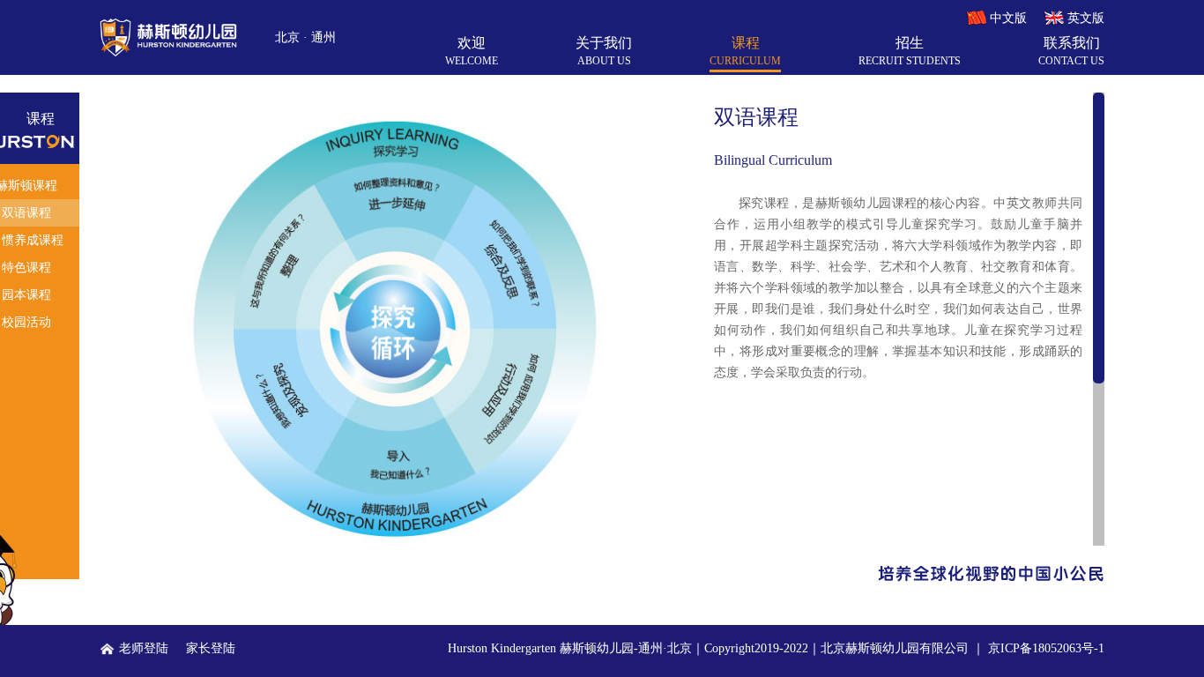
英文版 (1085, 18)
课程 (745, 51)
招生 (909, 51)
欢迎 (471, 51)
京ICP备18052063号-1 (1046, 648)
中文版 (1008, 18)
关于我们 (604, 51)
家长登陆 (210, 648)
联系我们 (1071, 51)
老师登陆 (143, 648)
